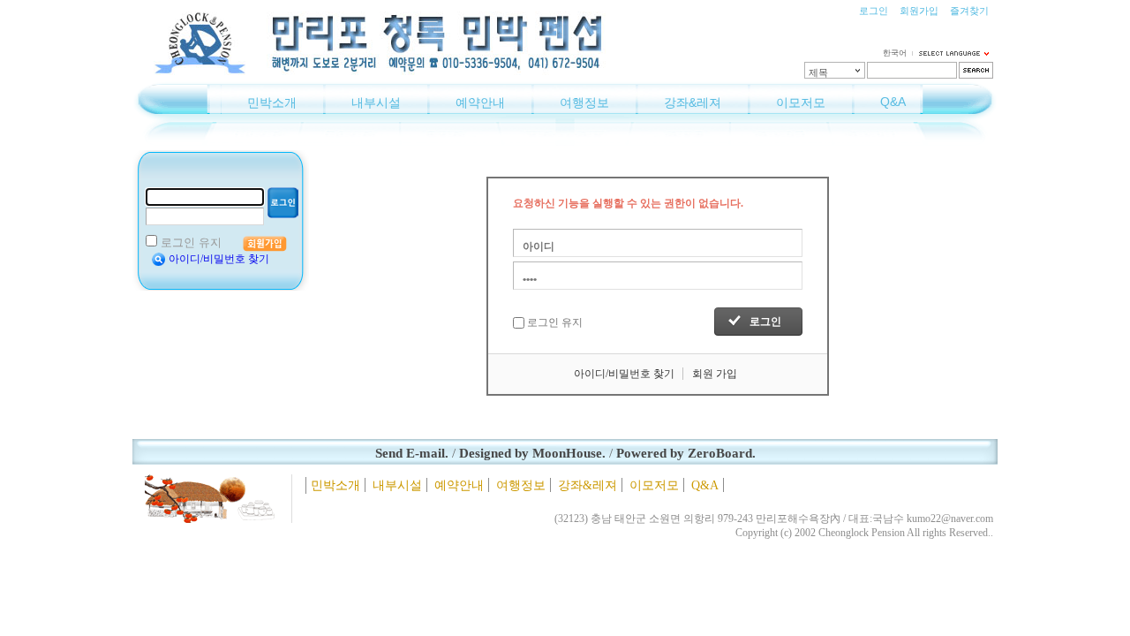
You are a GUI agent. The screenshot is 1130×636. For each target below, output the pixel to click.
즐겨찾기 (969, 10)
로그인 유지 (191, 242)
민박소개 (272, 102)
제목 (818, 72)
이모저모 (800, 102)
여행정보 (584, 102)
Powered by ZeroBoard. (686, 453)
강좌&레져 (692, 102)
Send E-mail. (411, 453)
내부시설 (376, 102)
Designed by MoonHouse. (532, 453)
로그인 (873, 10)
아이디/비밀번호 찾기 (219, 259)
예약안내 (480, 102)
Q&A (893, 102)
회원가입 (919, 10)
